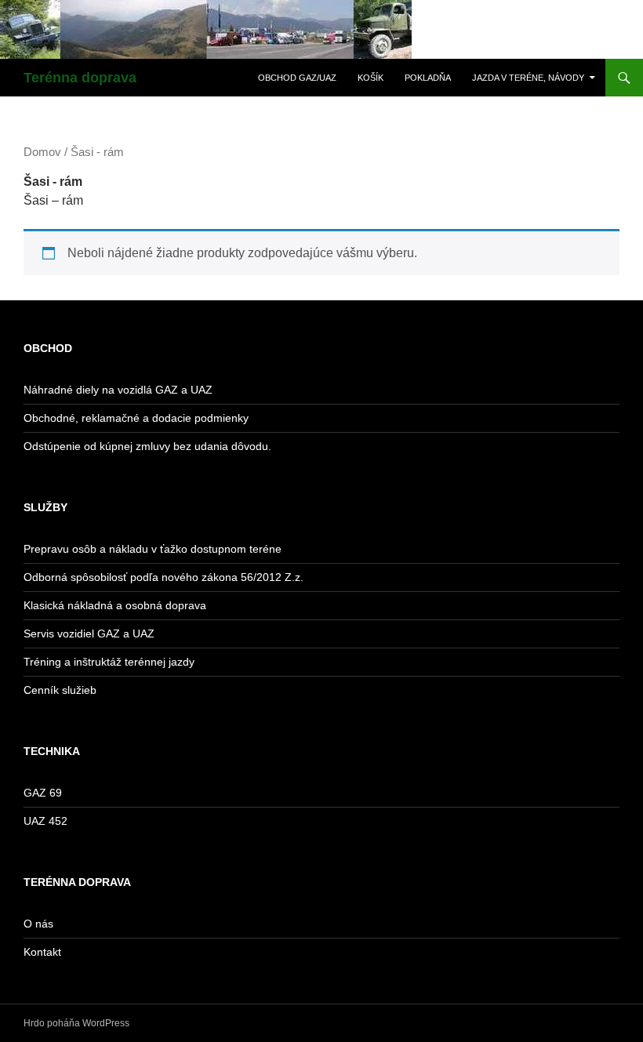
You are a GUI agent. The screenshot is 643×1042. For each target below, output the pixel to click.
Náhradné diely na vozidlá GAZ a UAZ (118, 389)
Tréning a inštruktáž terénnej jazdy (109, 661)
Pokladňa (428, 77)
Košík (370, 77)
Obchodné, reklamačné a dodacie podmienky (136, 418)
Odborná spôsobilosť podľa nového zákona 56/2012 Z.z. (163, 577)
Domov (42, 152)
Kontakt (42, 952)
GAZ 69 (43, 792)
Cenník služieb (60, 690)
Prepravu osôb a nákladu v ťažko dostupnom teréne (153, 549)
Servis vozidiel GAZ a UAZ (89, 633)
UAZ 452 (45, 821)
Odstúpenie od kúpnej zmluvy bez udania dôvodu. (147, 446)
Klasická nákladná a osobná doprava (115, 605)
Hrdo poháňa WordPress (76, 1023)
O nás (38, 923)
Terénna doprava (80, 77)
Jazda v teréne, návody (528, 77)
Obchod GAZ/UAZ (297, 77)
